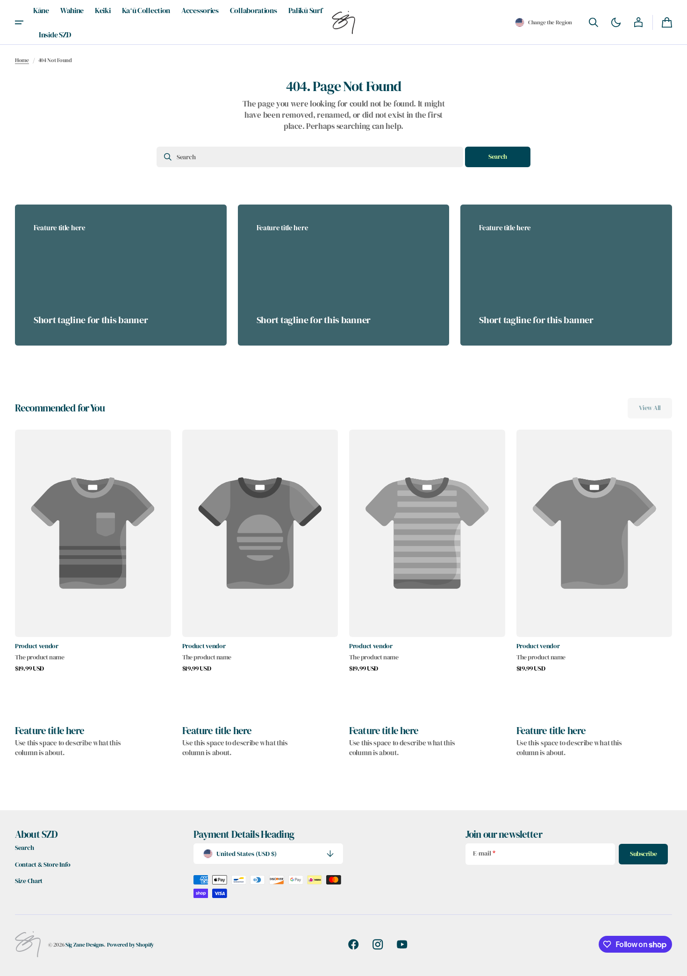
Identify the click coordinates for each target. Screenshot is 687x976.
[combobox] (310, 157)
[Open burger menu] (19, 22)
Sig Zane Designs (84, 944)
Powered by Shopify (130, 944)
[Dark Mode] (616, 22)
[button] (543, 22)
